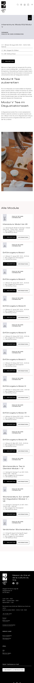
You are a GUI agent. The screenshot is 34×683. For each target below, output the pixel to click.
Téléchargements (7, 638)
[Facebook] (13, 583)
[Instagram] (17, 583)
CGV (4, 650)
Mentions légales (7, 653)
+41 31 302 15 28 (7, 614)
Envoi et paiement (7, 635)
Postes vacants (6, 620)
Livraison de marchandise (9, 625)
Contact (4, 618)
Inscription (9, 61)
